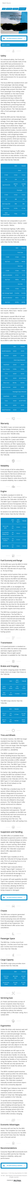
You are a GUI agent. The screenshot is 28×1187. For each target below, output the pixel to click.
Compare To (15, 8)
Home (4, 8)
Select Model (9, 8)
